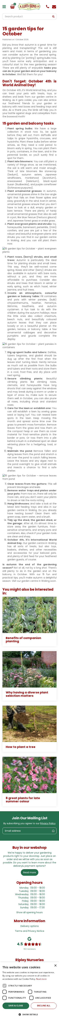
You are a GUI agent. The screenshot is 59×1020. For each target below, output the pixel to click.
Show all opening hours (29, 912)
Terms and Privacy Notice (29, 931)
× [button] (55, 965)
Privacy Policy (48, 823)
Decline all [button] (43, 1005)
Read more (41, 979)
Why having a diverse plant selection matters (27, 694)
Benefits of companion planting (23, 639)
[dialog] (29, 991)
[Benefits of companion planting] (29, 615)
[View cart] (12, 6)
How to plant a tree (20, 747)
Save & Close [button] (16, 1005)
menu (4, 6)
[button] (29, 1014)
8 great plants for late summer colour (23, 799)
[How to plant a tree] (29, 724)
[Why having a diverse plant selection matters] (29, 669)
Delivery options (29, 926)
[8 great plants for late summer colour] (29, 775)
